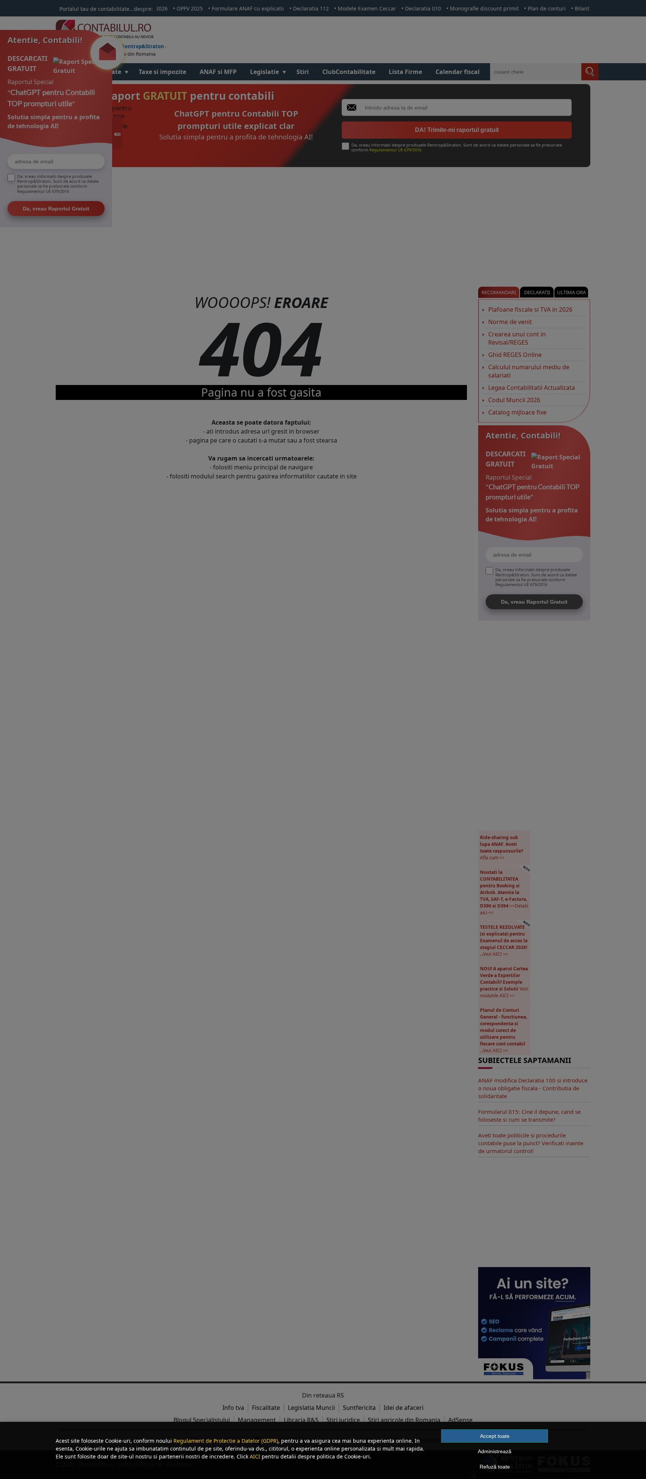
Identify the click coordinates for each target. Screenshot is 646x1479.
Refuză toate (495, 1467)
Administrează (494, 1451)
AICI (255, 1456)
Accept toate (495, 1436)
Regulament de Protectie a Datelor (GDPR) (225, 1440)
